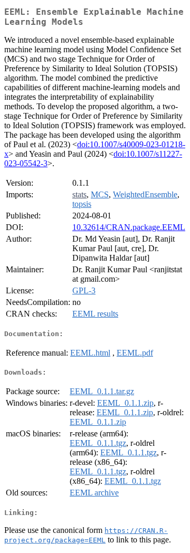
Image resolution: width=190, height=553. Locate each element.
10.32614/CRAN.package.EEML (128, 227)
